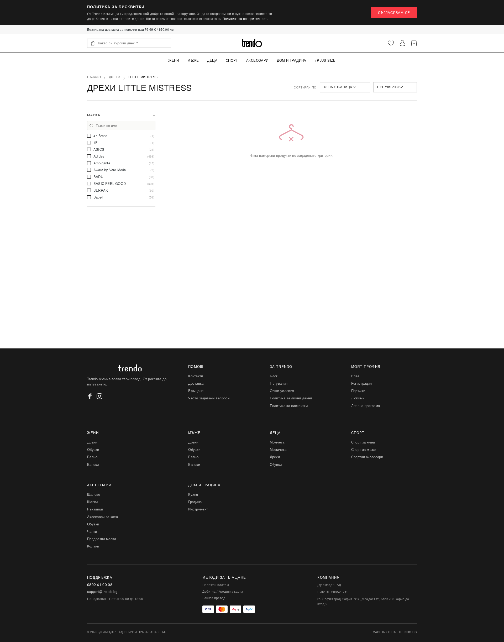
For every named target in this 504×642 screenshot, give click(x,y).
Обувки (93, 449)
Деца (212, 60)
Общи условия (282, 390)
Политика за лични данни (291, 397)
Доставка (195, 383)
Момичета (278, 449)
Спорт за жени (363, 442)
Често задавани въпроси (208, 397)
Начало (94, 77)
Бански (93, 464)
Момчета (277, 442)
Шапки (92, 501)
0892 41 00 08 (99, 584)
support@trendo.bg (102, 591)
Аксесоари (257, 60)
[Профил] (402, 43)
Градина (195, 501)
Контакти (195, 375)
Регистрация (361, 383)
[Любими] (391, 43)
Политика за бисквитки (289, 405)
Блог (274, 375)
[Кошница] (414, 43)
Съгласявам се (394, 12)
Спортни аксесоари (367, 456)
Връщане (195, 390)
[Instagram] (99, 396)
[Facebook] (90, 396)
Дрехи (114, 77)
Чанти (92, 531)
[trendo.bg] (252, 43)
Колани (93, 546)
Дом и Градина (291, 60)
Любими (358, 397)
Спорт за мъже (363, 449)
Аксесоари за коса (102, 516)
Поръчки (358, 390)
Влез (355, 375)
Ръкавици (95, 509)
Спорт (232, 60)
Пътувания (279, 383)
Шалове (93, 494)
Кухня (193, 494)
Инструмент (198, 509)
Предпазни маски (101, 538)
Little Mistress (143, 77)
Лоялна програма (365, 405)
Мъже (193, 60)
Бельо (92, 456)
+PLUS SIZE (325, 60)
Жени (173, 60)
